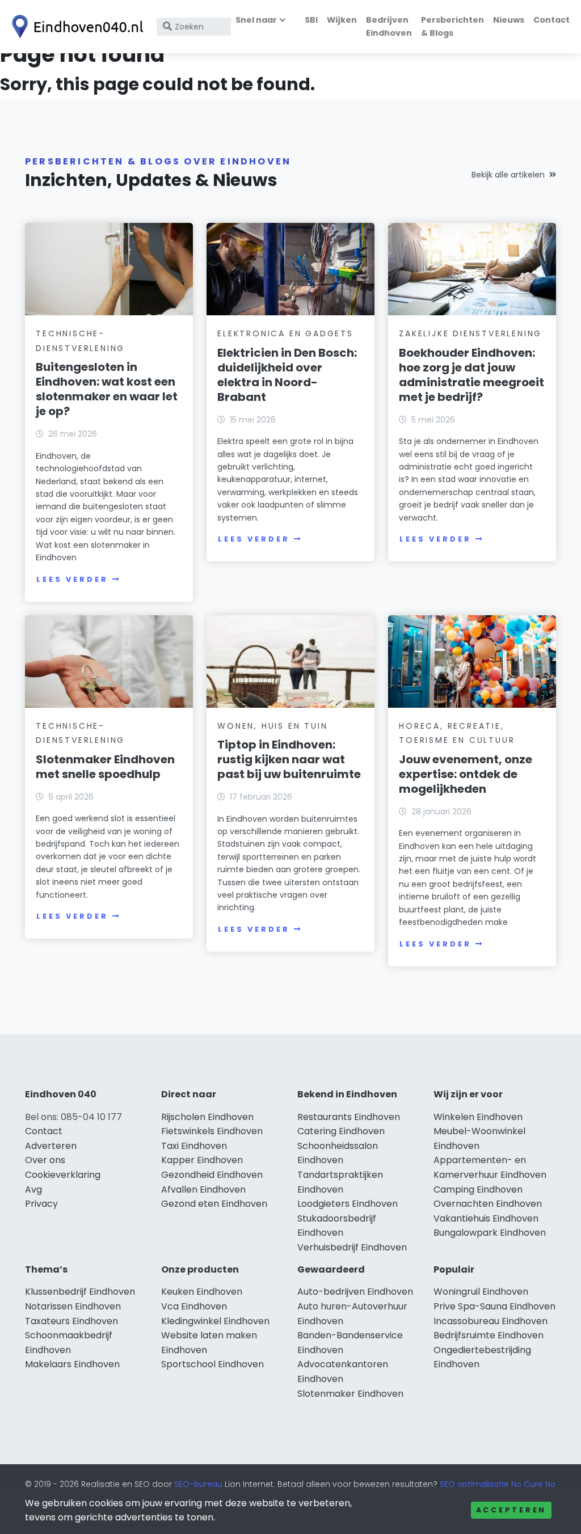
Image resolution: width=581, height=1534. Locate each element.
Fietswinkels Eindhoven (212, 1131)
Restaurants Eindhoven (348, 1116)
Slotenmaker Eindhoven (350, 1393)
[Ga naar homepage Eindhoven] (75, 27)
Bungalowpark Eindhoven (489, 1232)
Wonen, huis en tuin (272, 726)
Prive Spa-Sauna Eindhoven (494, 1306)
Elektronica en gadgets (285, 333)
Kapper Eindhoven (202, 1160)
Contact (551, 20)
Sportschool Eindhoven (212, 1364)
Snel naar (256, 20)
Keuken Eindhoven (201, 1291)
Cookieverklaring (62, 1174)
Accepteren (511, 1510)
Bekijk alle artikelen (508, 174)
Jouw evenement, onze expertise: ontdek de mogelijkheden (465, 774)
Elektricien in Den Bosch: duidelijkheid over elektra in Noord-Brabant (287, 375)
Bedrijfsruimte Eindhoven (488, 1335)
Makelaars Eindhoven (72, 1364)
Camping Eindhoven (478, 1189)
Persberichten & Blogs (452, 26)
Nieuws (508, 20)
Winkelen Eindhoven (478, 1116)
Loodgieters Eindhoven (347, 1203)
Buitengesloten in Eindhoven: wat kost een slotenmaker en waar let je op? (107, 389)
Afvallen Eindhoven (203, 1189)
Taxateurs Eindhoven (71, 1321)
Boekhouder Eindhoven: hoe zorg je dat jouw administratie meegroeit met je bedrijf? (471, 375)
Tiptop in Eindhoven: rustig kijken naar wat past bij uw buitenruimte (289, 759)
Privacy (41, 1203)
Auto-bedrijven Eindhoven (355, 1291)
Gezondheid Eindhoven (212, 1174)
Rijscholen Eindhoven (207, 1116)
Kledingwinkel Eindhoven (215, 1321)
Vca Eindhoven (194, 1306)
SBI (311, 20)
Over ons (45, 1160)
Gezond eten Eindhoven (214, 1203)
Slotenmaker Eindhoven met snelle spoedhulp (105, 766)
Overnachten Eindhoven (487, 1203)
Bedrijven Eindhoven (389, 26)
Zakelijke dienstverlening (470, 333)
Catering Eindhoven (341, 1131)
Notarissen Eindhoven (73, 1306)
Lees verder (72, 579)
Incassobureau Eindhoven (490, 1321)
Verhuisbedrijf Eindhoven (352, 1247)
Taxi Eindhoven (194, 1145)
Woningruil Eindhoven (480, 1291)
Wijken (342, 20)
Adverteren (51, 1145)
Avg (33, 1189)
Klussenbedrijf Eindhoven (80, 1291)
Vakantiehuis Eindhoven (485, 1218)
